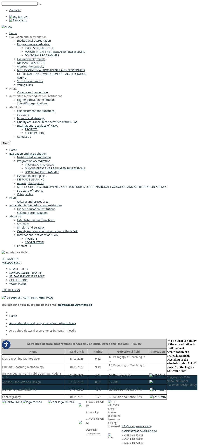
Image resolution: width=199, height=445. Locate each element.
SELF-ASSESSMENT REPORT (27, 276)
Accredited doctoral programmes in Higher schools (42, 323)
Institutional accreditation (34, 157)
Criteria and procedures (32, 201)
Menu (6, 143)
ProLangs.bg (175, 388)
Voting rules (25, 194)
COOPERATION (34, 242)
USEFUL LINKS (11, 290)
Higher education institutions (36, 209)
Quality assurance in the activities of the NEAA (47, 231)
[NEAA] (7, 27)
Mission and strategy (31, 227)
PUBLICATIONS (11, 262)
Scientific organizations (32, 213)
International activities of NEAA (37, 235)
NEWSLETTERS (18, 269)
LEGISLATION (10, 259)
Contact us (24, 246)
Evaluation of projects (31, 176)
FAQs (49, 297)
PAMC (13, 198)
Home (13, 150)
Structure (23, 224)
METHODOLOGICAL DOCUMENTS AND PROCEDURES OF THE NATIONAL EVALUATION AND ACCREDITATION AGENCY (92, 187)
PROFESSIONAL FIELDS (39, 164)
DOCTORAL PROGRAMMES (42, 172)
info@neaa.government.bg (137, 426)
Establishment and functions (36, 220)
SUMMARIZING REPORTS (25, 272)
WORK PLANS (18, 284)
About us (15, 216)
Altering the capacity (30, 183)
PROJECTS (31, 238)
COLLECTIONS (18, 280)
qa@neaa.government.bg (75, 305)
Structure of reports (30, 190)
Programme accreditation (33, 161)
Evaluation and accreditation (28, 153)
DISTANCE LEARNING (31, 179)
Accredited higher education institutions (35, 205)
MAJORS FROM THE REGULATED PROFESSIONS (55, 168)
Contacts (15, 10)
